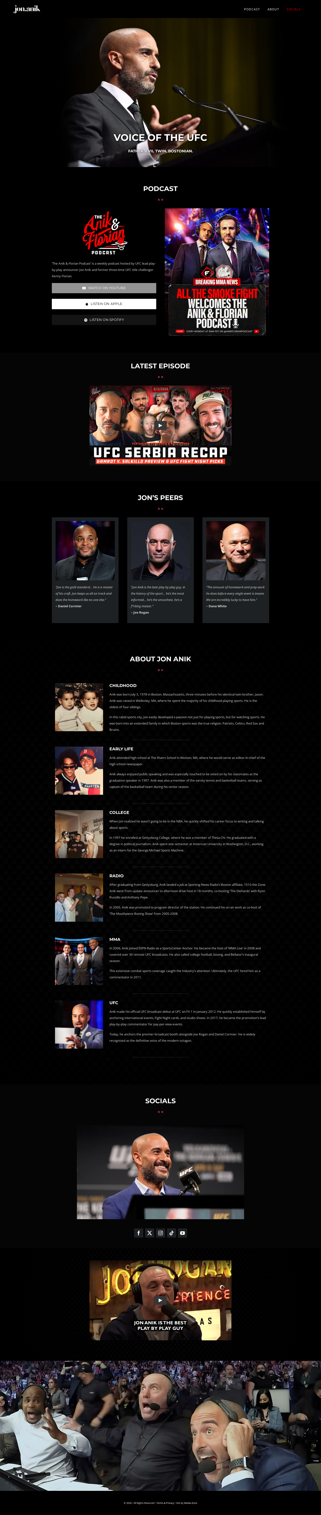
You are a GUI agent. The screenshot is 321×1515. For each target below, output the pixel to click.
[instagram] (160, 1233)
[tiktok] (171, 1233)
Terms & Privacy (165, 1503)
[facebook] (138, 1233)
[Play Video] (160, 425)
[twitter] (149, 1233)
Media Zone (190, 1503)
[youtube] (182, 1233)
